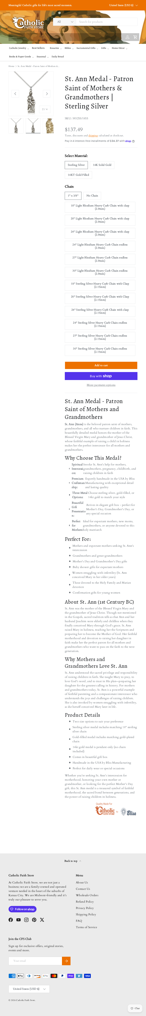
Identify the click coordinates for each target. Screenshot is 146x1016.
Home (11, 66)
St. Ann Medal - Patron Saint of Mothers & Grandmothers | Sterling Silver (39, 66)
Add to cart (101, 365)
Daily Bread (58, 56)
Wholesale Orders (87, 895)
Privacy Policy (85, 908)
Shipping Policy (86, 914)
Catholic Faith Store (25, 1000)
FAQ (79, 921)
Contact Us (83, 889)
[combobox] (95, 22)
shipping (93, 135)
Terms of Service (86, 927)
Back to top (71, 861)
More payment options (101, 385)
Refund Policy (85, 902)
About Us (82, 882)
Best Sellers (38, 48)
